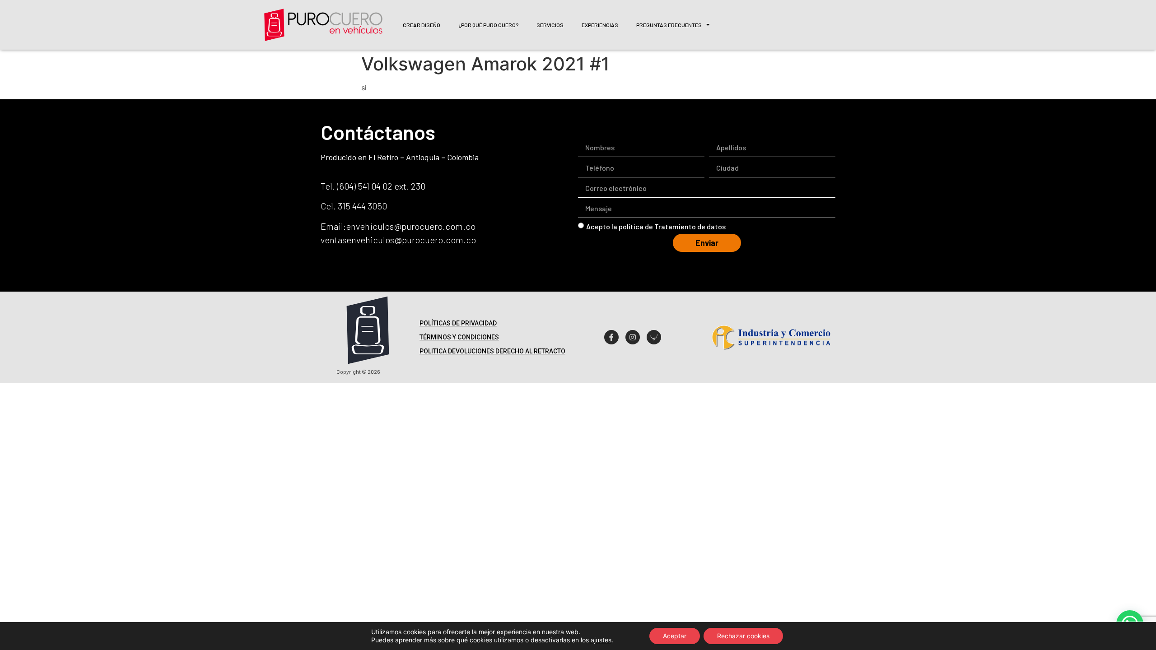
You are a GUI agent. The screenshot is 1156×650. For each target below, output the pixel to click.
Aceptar (674, 636)
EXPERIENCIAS (600, 25)
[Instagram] (632, 337)
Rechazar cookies (743, 636)
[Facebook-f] (611, 337)
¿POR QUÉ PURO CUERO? (488, 25)
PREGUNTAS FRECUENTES (669, 25)
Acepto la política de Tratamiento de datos (656, 226)
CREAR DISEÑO (421, 25)
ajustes (601, 640)
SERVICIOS (550, 25)
